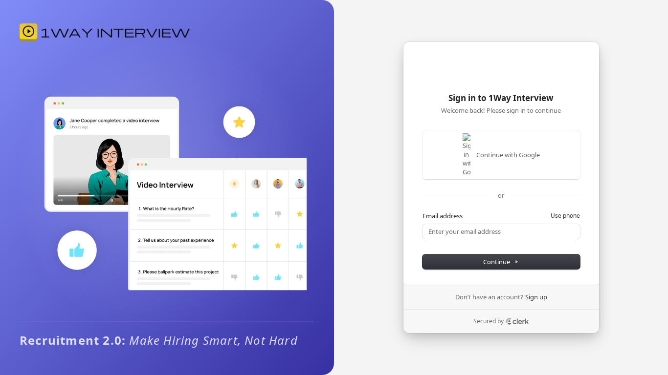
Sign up (536, 296)
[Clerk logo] (517, 321)
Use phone (565, 216)
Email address (443, 215)
